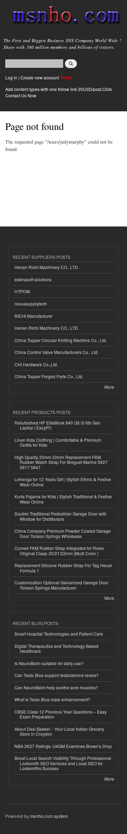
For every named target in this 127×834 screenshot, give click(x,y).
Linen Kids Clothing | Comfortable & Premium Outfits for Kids (57, 442)
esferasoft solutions (33, 279)
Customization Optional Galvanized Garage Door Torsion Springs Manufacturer (61, 584)
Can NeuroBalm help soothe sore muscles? (56, 687)
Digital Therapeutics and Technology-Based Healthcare (56, 648)
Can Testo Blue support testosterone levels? (56, 675)
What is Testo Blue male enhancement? (52, 699)
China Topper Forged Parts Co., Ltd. (48, 376)
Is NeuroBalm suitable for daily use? (49, 663)
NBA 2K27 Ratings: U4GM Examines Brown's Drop (63, 746)
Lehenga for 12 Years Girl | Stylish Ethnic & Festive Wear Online (62, 481)
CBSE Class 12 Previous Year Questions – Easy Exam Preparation (60, 714)
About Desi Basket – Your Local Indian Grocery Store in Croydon (59, 731)
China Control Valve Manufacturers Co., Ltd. (56, 352)
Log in (11, 77)
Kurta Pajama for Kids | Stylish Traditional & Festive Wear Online (63, 498)
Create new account (40, 77)
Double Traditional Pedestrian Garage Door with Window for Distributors (60, 516)
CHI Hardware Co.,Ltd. (36, 364)
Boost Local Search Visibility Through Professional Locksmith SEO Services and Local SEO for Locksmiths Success (62, 763)
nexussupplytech (30, 304)
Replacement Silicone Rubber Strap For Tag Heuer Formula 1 (63, 567)
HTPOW (22, 291)
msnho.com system (49, 816)
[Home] (63, 16)
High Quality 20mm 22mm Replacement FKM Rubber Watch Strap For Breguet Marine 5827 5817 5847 (61, 462)
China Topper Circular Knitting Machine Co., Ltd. (60, 340)
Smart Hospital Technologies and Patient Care (58, 634)
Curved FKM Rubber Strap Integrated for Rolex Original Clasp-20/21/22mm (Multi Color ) (59, 550)
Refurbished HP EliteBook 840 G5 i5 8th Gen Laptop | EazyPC (57, 425)
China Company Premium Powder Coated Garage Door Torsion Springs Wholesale (62, 533)
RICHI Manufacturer (33, 316)
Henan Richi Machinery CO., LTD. (46, 267)
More (109, 387)
